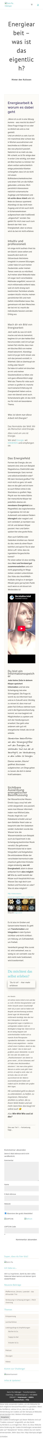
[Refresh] (28, 1219)
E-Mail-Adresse (10, 1194)
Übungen (9, 1356)
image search (18, 913)
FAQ (27, 1400)
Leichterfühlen (11, 1322)
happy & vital (13, 1337)
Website (7, 1204)
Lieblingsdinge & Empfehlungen (18, 1328)
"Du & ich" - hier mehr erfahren (20, 984)
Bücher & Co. (13, 1331)
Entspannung (11, 1316)
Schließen (4, 1436)
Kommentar (8, 1160)
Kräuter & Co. (13, 1343)
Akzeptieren (5, 1417)
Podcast (8, 1350)
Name (6, 1184)
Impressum (22, 1397)
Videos (8, 1362)
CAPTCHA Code (10, 1226)
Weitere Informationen (24, 1414)
